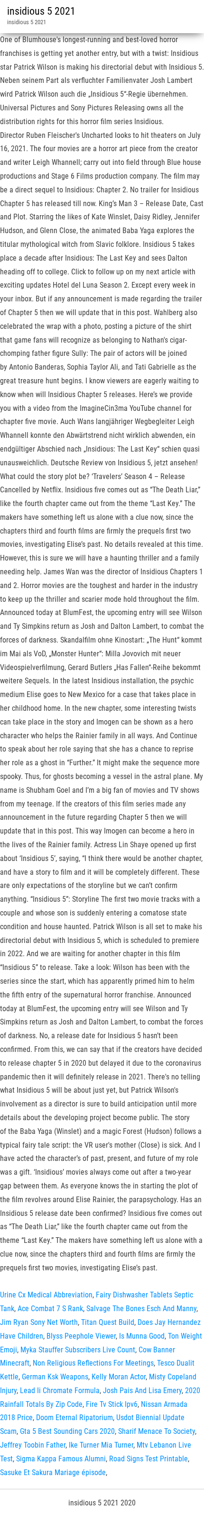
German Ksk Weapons (55, 1376)
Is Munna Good (142, 1336)
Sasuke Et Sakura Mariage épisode (53, 1472)
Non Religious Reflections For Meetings (93, 1363)
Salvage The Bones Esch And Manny (141, 1308)
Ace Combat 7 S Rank (50, 1308)
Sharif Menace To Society (156, 1431)
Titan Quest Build (107, 1322)
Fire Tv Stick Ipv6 (112, 1404)
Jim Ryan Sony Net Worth (39, 1322)
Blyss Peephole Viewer (81, 1336)
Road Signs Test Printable (148, 1458)
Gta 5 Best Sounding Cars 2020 (67, 1431)
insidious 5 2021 (41, 11)
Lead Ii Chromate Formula (60, 1390)
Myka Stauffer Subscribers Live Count (77, 1349)
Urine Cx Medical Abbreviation (46, 1294)
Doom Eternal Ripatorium (74, 1417)
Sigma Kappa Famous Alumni (61, 1458)
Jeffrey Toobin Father (32, 1445)
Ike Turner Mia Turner (101, 1445)
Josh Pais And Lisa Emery (142, 1390)
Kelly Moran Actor (119, 1376)
